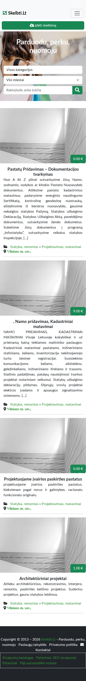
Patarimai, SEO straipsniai (56, 658)
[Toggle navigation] (77, 13)
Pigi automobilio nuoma (38, 663)
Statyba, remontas (24, 247)
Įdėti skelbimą (45, 25)
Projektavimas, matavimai (61, 247)
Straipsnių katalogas (18, 658)
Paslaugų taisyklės (33, 645)
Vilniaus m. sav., (19, 251)
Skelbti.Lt (16, 13)
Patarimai (9, 663)
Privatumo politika (64, 645)
